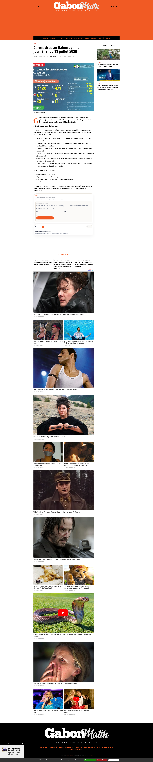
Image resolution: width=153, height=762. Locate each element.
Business (53, 38)
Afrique (45, 38)
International (78, 38)
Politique (94, 38)
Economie (69, 38)
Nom (37, 211)
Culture (61, 38)
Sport (108, 38)
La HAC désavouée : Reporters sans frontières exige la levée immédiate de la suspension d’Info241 (107, 87)
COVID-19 (36, 44)
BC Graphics (90, 755)
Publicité (53, 747)
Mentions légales (66, 747)
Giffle (99, 83)
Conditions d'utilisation (87, 747)
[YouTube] (114, 6)
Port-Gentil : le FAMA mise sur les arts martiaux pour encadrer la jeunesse (84, 264)
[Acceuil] (116, 6)
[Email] (118, 6)
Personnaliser (113, 760)
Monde (87, 38)
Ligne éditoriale (77, 749)
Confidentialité (106, 747)
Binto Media (69, 755)
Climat (99, 62)
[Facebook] (111, 6)
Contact (43, 747)
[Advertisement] (76, 24)
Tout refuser (101, 760)
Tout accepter (90, 760)
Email (65, 211)
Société (101, 38)
